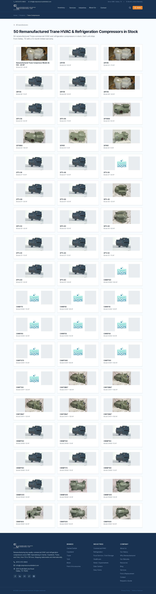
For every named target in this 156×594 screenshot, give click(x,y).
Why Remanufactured (127, 555)
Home (15, 15)
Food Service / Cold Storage (103, 555)
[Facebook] (15, 576)
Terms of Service (137, 590)
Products (22, 15)
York (68, 559)
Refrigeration (98, 552)
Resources (124, 563)
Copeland (70, 552)
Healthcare (97, 559)
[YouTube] (24, 576)
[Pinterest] (34, 576)
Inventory (61, 7)
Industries (82, 8)
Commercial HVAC (99, 548)
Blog (121, 566)
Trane (69, 555)
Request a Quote (126, 581)
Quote (139, 7)
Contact (103, 8)
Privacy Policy (125, 590)
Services (72, 8)
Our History (124, 552)
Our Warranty (124, 559)
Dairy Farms (97, 570)
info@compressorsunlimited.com (40, 1)
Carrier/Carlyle (72, 548)
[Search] (130, 8)
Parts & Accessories (74, 566)
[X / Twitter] (29, 576)
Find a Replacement (127, 573)
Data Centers (98, 566)
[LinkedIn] (20, 576)
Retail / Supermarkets (100, 563)
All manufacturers (22, 25)
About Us (92, 7)
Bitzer (69, 563)
